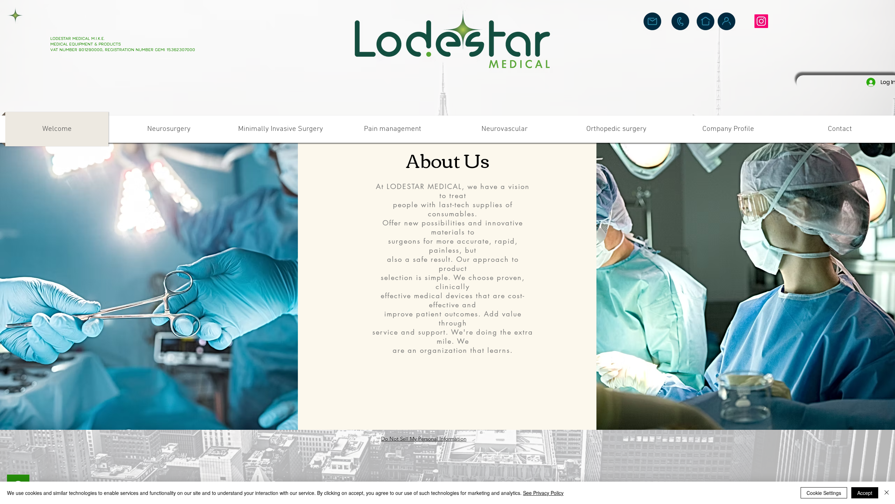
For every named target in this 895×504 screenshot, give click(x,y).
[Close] (886, 492)
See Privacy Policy (543, 492)
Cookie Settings (824, 492)
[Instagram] (761, 21)
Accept (864, 492)
